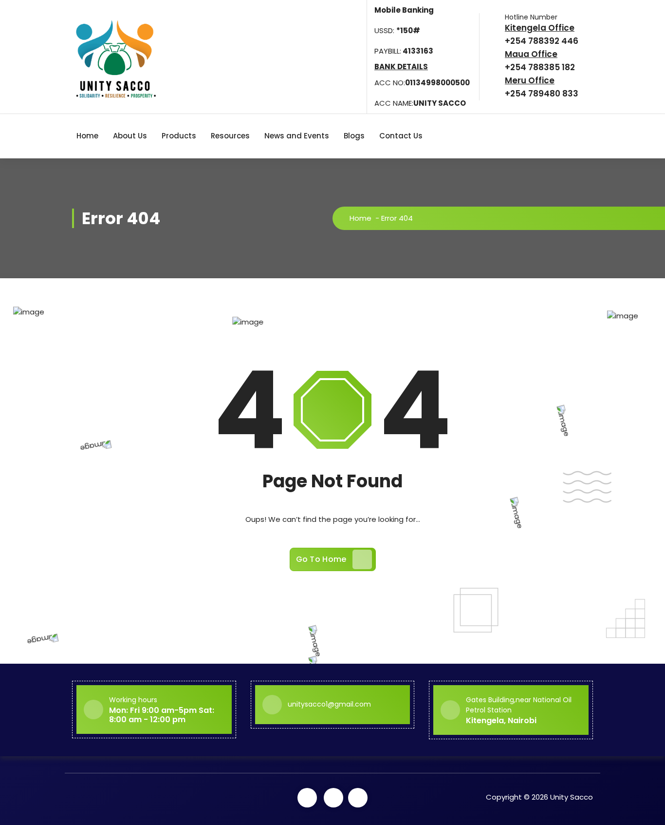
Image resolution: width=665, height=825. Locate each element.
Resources (230, 136)
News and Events (296, 136)
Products (179, 136)
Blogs (354, 136)
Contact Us (401, 136)
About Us (130, 136)
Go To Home (321, 559)
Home (87, 136)
